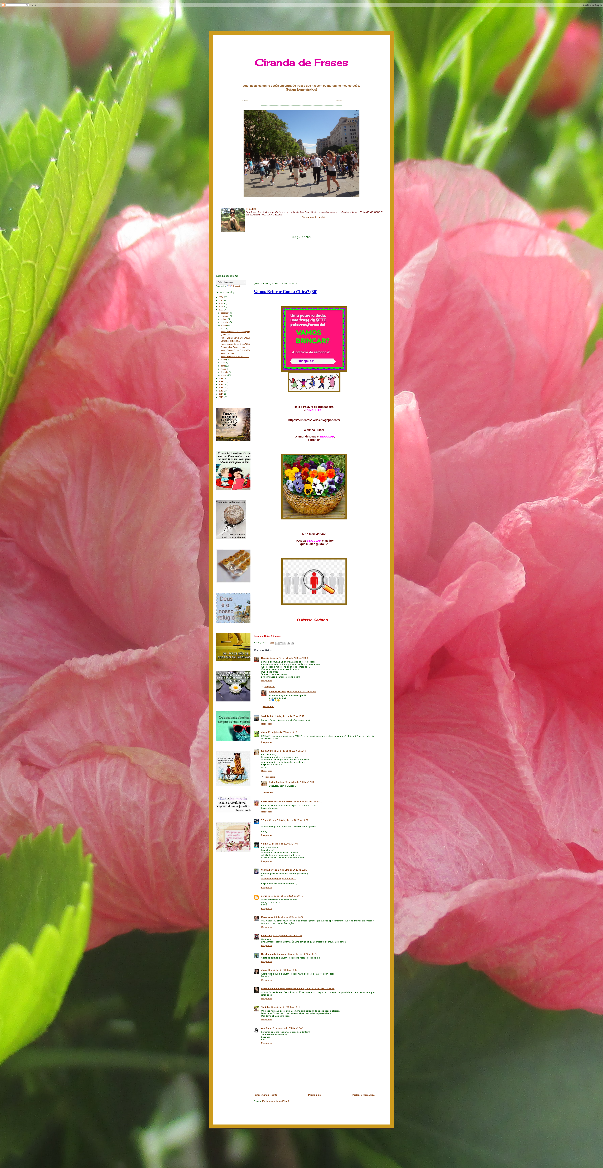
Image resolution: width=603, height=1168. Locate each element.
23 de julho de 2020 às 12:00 (299, 782)
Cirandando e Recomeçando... (234, 347)
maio (223, 363)
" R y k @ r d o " (269, 820)
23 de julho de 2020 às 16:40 (292, 870)
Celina (264, 843)
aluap (264, 970)
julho (223, 328)
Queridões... (226, 335)
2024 (221, 297)
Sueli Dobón (267, 716)
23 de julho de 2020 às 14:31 (293, 820)
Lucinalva (266, 935)
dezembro (225, 313)
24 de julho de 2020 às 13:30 (287, 935)
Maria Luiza (267, 917)
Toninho (265, 1007)
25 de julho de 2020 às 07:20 (302, 954)
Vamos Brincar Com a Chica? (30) (235, 338)
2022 (221, 303)
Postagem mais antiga (363, 1095)
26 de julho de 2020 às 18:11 (285, 1007)
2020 (221, 310)
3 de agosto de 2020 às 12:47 (288, 1028)
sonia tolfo (267, 896)
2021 (221, 307)
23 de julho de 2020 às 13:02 (308, 801)
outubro (224, 319)
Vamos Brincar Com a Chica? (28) (235, 350)
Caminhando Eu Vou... (230, 341)
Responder (266, 680)
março (224, 369)
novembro (225, 316)
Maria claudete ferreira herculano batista (282, 988)
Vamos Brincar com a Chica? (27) (235, 357)
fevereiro (225, 372)
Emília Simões (268, 751)
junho (223, 360)
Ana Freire (266, 1028)
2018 (221, 381)
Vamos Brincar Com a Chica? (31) (235, 332)
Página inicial (314, 1095)
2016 (221, 388)
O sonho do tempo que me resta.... (278, 878)
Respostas (269, 686)
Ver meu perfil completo (314, 217)
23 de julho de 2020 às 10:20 (282, 732)
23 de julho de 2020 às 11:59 (291, 751)
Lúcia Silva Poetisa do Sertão (277, 801)
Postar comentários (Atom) (275, 1101)
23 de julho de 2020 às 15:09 (283, 843)
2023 (221, 300)
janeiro (224, 375)
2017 (221, 384)
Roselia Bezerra (269, 658)
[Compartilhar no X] (284, 643)
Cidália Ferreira (269, 870)
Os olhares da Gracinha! (274, 954)
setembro (225, 322)
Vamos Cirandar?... (229, 353)
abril (223, 366)
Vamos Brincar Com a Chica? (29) (235, 344)
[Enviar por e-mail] (277, 643)
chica (264, 732)
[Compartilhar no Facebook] (288, 643)
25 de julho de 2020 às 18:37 (282, 970)
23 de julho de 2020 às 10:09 (293, 658)
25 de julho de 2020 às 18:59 (319, 988)
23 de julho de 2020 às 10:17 (289, 716)
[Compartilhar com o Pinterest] (292, 643)
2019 (221, 378)
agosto (224, 325)
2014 (221, 394)
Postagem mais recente (265, 1095)
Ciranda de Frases (301, 62)
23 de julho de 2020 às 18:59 (301, 691)
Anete (252, 209)
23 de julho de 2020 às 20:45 (288, 896)
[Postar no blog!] (280, 643)
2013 (221, 397)
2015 (221, 391)
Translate (237, 286)
